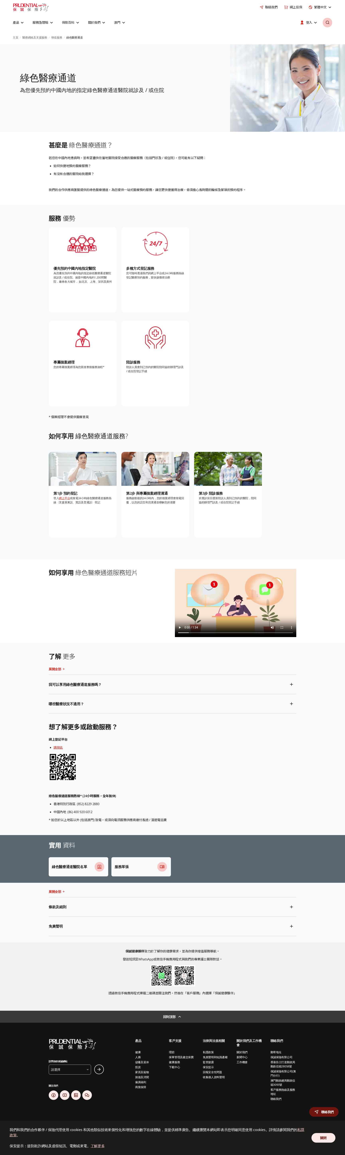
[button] (19, 22)
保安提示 (208, 1067)
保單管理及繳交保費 (181, 1057)
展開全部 (55, 669)
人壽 (138, 1057)
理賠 (171, 1052)
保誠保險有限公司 (281, 1057)
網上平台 (64, 498)
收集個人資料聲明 (214, 1077)
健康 (138, 1052)
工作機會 (242, 1062)
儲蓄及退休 (142, 1062)
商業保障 (140, 1087)
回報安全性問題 (212, 1072)
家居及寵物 (142, 1072)
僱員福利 (140, 1082)
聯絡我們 (276, 1099)
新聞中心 (242, 1057)
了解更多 (98, 1145)
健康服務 (174, 1062)
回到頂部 (169, 1016)
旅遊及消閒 (142, 1077)
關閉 (323, 1138)
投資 (138, 1067)
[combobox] (320, 7)
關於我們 (242, 1052)
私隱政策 (208, 1052)
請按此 (58, 747)
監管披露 (208, 1062)
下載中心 (174, 1067)
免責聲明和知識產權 (215, 1057)
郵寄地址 (276, 1052)
